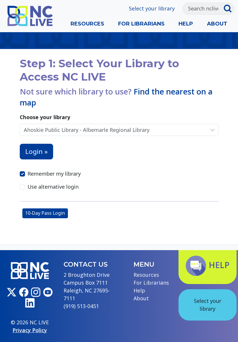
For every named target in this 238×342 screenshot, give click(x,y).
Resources (87, 24)
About (217, 24)
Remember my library (54, 173)
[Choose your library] (212, 130)
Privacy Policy (29, 330)
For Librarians (141, 24)
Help (185, 24)
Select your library (152, 8)
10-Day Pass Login (45, 213)
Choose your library (45, 117)
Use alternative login (53, 186)
